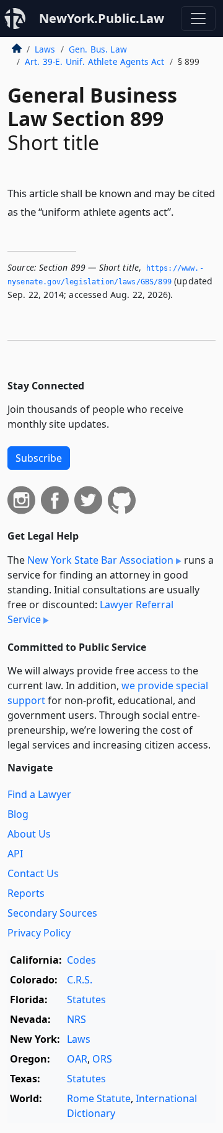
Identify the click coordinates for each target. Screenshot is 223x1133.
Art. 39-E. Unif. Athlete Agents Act (95, 61)
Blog (17, 814)
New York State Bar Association (100, 560)
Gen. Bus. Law (98, 49)
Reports (26, 893)
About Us (29, 834)
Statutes (86, 999)
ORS (102, 1059)
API (15, 853)
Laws (45, 49)
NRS (76, 1019)
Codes (81, 960)
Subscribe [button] (38, 458)
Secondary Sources (52, 913)
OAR (77, 1059)
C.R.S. (79, 980)
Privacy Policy (39, 933)
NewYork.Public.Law (101, 18)
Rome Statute (99, 1098)
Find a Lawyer (39, 794)
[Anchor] (181, 211)
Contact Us (33, 873)
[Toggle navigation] (198, 18)
